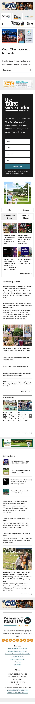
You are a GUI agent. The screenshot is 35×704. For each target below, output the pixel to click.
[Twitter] (17, 640)
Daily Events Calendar (17, 659)
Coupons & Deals (17, 656)
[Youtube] (14, 640)
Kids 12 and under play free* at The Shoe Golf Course (20, 471)
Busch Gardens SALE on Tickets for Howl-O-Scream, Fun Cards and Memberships (24, 239)
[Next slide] (30, 416)
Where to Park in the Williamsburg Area (15, 366)
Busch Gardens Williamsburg (17, 648)
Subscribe (17, 166)
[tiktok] (21, 640)
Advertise (17, 664)
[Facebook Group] (24, 640)
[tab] (9, 210)
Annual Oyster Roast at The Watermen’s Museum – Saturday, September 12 (15, 502)
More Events (25, 273)
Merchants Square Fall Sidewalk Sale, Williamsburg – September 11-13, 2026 (9, 239)
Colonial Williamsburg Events (17, 651)
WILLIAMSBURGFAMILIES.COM (17, 690)
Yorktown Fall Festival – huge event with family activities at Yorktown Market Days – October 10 (9, 417)
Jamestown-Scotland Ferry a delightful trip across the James (16, 358)
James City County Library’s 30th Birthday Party (16, 534)
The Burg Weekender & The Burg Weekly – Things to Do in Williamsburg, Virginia (21, 481)
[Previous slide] (4, 416)
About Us (17, 662)
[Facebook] (3, 640)
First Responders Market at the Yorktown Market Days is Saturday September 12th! (23, 417)
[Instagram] (6, 640)
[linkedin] (28, 640)
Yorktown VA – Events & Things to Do (17, 654)
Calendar (28, 23)
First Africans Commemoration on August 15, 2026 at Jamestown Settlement (17, 374)
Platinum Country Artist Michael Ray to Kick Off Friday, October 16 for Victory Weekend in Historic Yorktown (10, 264)
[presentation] (10, 228)
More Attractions (23, 433)
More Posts (25, 594)
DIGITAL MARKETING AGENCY (17, 693)
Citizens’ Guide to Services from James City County (20, 492)
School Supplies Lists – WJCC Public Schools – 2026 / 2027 (24, 261)
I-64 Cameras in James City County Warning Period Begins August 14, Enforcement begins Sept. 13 (17, 384)
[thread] (31, 640)
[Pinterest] (10, 640)
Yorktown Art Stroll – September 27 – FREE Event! (17, 519)
